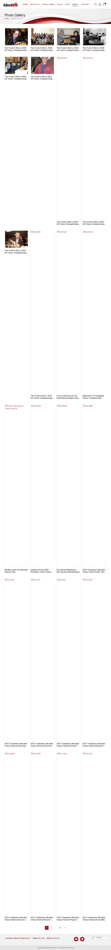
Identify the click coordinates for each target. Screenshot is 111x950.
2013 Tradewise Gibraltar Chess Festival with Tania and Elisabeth (94, 572)
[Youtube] (76, 939)
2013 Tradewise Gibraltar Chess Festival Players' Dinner (68, 919)
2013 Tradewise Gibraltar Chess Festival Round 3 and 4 (16, 919)
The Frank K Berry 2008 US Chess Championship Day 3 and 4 (93, 50)
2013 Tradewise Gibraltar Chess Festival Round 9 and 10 (42, 745)
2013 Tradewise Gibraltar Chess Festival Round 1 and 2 (42, 919)
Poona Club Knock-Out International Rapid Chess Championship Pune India (68, 398)
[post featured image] (16, 37)
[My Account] (99, 4)
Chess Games (48, 4)
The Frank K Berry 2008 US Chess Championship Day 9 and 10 (15, 50)
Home (25, 4)
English (99, 937)
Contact (85, 4)
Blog (59, 4)
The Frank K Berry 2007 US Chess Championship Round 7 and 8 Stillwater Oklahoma (67, 225)
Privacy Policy (53, 938)
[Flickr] (82, 939)
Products (35, 4)
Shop (67, 4)
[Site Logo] (10, 4)
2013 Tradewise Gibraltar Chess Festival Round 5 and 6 (94, 745)
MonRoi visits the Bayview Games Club (16, 571)
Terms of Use (38, 938)
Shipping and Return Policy (18, 938)
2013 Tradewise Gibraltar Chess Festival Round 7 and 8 (68, 745)
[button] (95, 4)
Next (65, 928)
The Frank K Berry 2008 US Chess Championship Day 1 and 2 (15, 78)
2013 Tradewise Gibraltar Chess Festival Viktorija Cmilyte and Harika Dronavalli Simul (16, 746)
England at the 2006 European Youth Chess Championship (41, 572)
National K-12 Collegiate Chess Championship (93, 397)
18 (60, 928)
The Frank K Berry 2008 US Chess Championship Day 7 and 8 (41, 50)
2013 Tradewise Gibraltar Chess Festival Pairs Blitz (94, 918)
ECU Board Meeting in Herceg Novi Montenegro (68, 571)
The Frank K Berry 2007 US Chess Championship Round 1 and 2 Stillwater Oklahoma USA (41, 399)
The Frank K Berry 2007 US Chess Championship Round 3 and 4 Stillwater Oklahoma (16, 253)
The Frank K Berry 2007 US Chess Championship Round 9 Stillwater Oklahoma (41, 79)
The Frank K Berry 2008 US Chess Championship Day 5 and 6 (67, 50)
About (75, 4)
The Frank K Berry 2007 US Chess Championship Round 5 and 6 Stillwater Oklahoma (93, 225)
